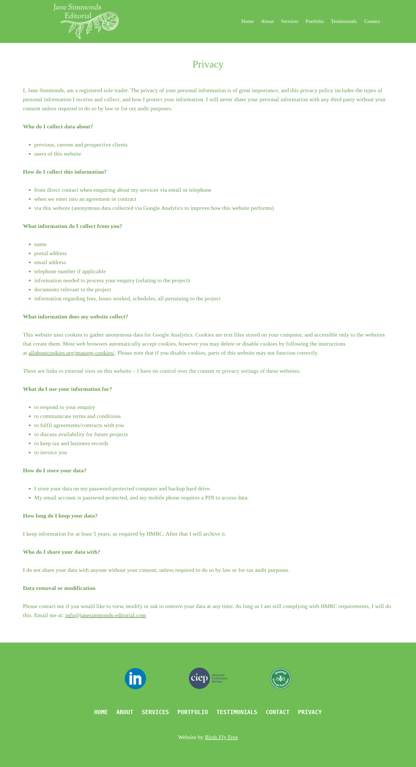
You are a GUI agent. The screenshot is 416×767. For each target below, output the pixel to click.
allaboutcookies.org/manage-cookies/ (72, 353)
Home (247, 21)
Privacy (310, 712)
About (267, 21)
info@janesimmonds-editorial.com (105, 615)
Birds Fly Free (221, 737)
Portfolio (315, 21)
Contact (372, 21)
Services (289, 21)
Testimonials (344, 21)
